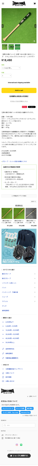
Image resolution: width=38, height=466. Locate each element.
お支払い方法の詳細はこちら (19, 101)
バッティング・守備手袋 (10, 292)
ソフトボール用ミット (9, 283)
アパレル (5, 301)
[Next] (35, 26)
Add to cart (19, 90)
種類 (3, 65)
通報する (33, 201)
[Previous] (3, 26)
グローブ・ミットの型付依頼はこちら (14, 161)
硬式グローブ (6, 274)
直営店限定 (5, 310)
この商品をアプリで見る (19, 196)
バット (4, 287)
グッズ (4, 306)
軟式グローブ (6, 278)
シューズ (5, 297)
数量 (3, 72)
